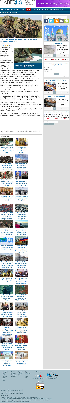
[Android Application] (66, 21)
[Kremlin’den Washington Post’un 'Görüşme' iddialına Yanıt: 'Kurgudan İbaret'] (7, 302)
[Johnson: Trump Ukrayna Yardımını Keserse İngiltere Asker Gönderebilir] (22, 171)
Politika (16, 9)
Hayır (47, 67)
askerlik (35, 131)
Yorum (9, 12)
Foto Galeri (13, 373)
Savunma (29, 131)
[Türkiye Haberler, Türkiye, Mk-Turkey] (52, 375)
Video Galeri (13, 374)
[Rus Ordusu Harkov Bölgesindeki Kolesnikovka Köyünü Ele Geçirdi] (22, 286)
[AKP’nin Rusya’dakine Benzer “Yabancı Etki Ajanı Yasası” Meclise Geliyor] (7, 319)
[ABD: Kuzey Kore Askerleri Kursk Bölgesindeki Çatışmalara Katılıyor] (7, 155)
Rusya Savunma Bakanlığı (20, 131)
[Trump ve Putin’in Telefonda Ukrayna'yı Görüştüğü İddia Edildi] (7, 335)
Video (4, 380)
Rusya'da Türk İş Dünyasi (56, 80)
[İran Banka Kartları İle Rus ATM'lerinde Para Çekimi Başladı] (7, 237)
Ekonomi (22, 9)
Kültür (39, 9)
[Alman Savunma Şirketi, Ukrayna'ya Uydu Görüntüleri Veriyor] (7, 286)
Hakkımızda (27, 373)
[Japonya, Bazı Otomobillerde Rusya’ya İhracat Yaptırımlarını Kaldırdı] (22, 204)
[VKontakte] (2, 46)
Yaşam (62, 9)
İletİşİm (14, 12)
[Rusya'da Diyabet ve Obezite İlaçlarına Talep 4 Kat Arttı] (22, 352)
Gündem (28, 9)
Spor (57, 9)
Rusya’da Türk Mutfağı (56, 96)
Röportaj (3, 12)
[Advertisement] (29, 123)
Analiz (34, 9)
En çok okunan (56, 43)
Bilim (54, 9)
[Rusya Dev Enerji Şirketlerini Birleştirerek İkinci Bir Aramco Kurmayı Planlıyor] (22, 237)
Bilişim (4, 373)
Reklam (26, 376)
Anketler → (65, 76)
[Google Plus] (11, 46)
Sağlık (4, 374)
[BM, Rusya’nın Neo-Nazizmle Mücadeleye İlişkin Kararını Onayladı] (22, 270)
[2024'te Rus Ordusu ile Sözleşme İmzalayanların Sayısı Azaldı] (7, 139)
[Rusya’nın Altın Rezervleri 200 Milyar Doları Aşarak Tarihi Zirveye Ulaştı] (22, 319)
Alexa (19, 401)
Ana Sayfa (3, 9)
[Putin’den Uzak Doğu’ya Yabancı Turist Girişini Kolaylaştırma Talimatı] (22, 221)
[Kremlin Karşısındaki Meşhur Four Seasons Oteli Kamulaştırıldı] (22, 155)
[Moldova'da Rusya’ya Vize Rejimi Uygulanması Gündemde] (22, 335)
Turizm (44, 9)
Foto (4, 378)
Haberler (10, 9)
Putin (11, 393)
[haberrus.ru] (11, 2)
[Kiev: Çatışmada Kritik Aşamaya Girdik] (7, 270)
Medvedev (16, 393)
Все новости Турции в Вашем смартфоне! (11, 390)
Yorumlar (20, 373)
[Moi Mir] (7, 46)
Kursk (5, 131)
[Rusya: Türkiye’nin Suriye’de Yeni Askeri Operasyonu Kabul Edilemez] (7, 171)
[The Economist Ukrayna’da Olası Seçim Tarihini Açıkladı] (22, 139)
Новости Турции (5, 393)
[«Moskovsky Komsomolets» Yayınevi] (38, 375)
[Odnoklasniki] (6, 46)
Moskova (21, 393)
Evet (47, 71)
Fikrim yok (49, 69)
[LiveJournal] (9, 46)
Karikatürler (13, 376)
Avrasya (49, 9)
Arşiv (26, 377)
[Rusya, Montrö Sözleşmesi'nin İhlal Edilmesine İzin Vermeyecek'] (22, 253)
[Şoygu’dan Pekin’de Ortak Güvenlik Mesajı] (7, 188)
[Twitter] (4, 46)
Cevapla (56, 73)
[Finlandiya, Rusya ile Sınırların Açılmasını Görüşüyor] (22, 188)
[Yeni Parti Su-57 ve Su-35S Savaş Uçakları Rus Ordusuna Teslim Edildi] (22, 302)
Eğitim (4, 377)
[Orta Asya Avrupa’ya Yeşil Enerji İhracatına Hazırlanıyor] (7, 352)
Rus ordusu (10, 131)
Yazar (19, 374)
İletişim (26, 374)
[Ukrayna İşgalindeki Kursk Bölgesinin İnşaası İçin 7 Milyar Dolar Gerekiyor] (7, 253)
